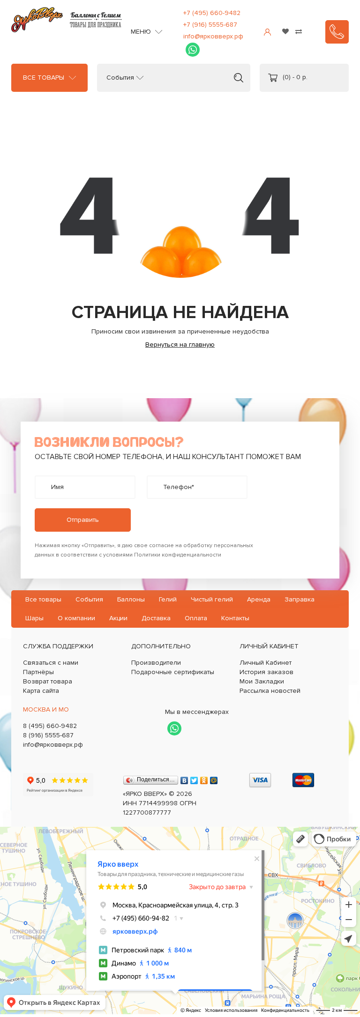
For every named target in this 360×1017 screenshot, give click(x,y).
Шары (34, 618)
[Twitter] (194, 778)
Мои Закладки (262, 681)
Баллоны (131, 599)
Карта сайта (41, 691)
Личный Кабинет (266, 663)
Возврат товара (47, 681)
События (120, 77)
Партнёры (38, 672)
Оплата (196, 618)
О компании (76, 618)
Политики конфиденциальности (177, 554)
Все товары (43, 77)
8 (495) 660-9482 (50, 726)
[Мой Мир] (214, 778)
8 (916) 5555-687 (48, 735)
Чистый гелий (212, 599)
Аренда (258, 599)
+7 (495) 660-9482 (211, 13)
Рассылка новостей (270, 691)
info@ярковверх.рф (213, 36)
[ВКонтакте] (184, 778)
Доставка (156, 618)
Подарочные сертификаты (172, 672)
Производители (156, 663)
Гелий (168, 599)
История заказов (266, 672)
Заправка (300, 599)
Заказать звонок (337, 32)
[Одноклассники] (204, 778)
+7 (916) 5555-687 (210, 25)
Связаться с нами (50, 663)
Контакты (235, 618)
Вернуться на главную (180, 345)
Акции (118, 618)
